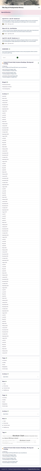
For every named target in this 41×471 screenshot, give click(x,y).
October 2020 (5, 132)
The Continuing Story (6, 88)
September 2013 (5, 310)
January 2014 (4, 302)
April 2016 (4, 245)
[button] (17, 57)
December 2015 (5, 254)
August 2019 (4, 161)
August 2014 (4, 287)
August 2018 (4, 186)
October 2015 (4, 258)
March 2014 (4, 298)
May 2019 (4, 167)
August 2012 (4, 338)
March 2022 (4, 98)
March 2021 (4, 121)
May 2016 (4, 243)
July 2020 (4, 138)
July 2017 (4, 214)
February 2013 (5, 325)
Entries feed (6, 385)
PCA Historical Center (6, 84)
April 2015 (4, 270)
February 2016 (5, 249)
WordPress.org (6, 390)
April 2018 (4, 195)
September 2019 (5, 159)
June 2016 (4, 241)
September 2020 (5, 134)
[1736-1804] (10, 443)
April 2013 (4, 321)
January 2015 (4, 277)
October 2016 (4, 233)
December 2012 (5, 329)
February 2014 (5, 300)
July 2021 (4, 113)
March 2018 (4, 197)
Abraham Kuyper (17, 440)
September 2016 (5, 235)
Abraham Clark (18, 436)
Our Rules (4, 362)
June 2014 (4, 291)
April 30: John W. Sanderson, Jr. (11, 38)
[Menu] (39, 7)
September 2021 (5, 108)
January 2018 (4, 201)
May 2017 (4, 218)
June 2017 (4, 216)
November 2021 (5, 104)
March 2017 (4, 222)
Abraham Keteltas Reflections (22, 438)
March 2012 (4, 348)
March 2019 (4, 172)
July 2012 (4, 340)
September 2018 (5, 184)
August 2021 (4, 111)
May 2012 (4, 344)
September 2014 (5, 285)
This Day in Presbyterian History (12, 7)
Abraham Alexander (29, 436)
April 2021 (4, 119)
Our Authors (4, 360)
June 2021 (4, 115)
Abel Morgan (32, 442)
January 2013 (4, 327)
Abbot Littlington (29, 438)
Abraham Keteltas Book (12, 442)
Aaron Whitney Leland (11, 438)
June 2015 (4, 266)
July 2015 (4, 264)
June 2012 (4, 342)
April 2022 (4, 96)
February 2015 (5, 275)
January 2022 (4, 102)
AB (16, 442)
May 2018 (4, 193)
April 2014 (4, 296)
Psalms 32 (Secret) (5, 69)
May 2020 (4, 142)
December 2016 (5, 228)
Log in (5, 383)
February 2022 (5, 100)
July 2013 (4, 315)
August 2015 (4, 262)
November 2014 (5, 281)
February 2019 (5, 174)
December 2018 (5, 178)
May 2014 (4, 294)
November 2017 (5, 205)
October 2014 (5, 283)
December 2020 (5, 127)
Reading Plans (4, 366)
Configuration (4, 66)
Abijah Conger (32, 440)
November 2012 (5, 331)
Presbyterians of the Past (7, 86)
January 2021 (4, 125)
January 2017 (4, 226)
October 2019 (4, 157)
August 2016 (4, 237)
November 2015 (5, 256)
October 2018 (4, 182)
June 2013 (4, 317)
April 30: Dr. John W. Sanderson (11, 18)
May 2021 (4, 117)
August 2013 (4, 312)
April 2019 (4, 169)
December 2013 (5, 304)
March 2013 (4, 323)
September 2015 (5, 260)
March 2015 (4, 273)
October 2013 (4, 308)
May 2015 (4, 268)
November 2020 (5, 129)
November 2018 (5, 180)
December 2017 (5, 203)
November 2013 (5, 306)
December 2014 (5, 279)
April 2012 (4, 346)
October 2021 (4, 106)
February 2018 (5, 199)
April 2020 (4, 144)
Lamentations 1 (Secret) (6, 75)
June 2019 (4, 165)
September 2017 (5, 209)
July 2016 (4, 239)
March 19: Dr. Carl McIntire (9, 28)
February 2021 (5, 123)
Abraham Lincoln (25, 440)
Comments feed (7, 388)
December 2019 (5, 153)
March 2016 (4, 247)
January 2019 (4, 176)
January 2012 (4, 352)
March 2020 (4, 146)
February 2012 (5, 350)
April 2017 (4, 220)
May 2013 (4, 319)
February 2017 (5, 224)
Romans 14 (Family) (5, 72)
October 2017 (4, 207)
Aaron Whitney (34, 438)
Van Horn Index (5, 368)
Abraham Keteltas (26, 442)
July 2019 (4, 163)
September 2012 (5, 336)
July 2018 (4, 188)
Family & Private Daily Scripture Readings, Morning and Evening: (18, 63)
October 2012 (4, 334)
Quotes (3, 364)
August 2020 (4, 136)
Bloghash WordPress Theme (34, 469)
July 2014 (4, 289)
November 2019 (5, 155)
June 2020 (4, 140)
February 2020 (5, 148)
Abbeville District (20, 442)
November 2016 (5, 230)
